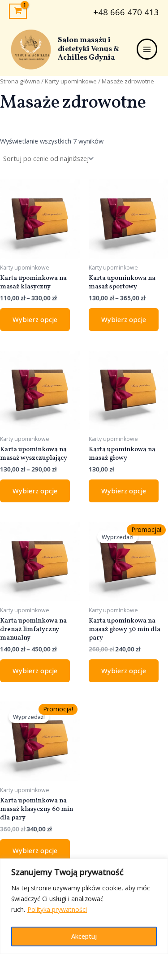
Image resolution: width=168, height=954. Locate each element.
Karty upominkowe (71, 81)
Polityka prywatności (57, 909)
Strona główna (20, 81)
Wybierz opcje (35, 319)
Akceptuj (84, 936)
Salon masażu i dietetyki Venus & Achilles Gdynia (88, 49)
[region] (84, 906)
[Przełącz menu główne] (147, 49)
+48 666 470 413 (126, 11)
